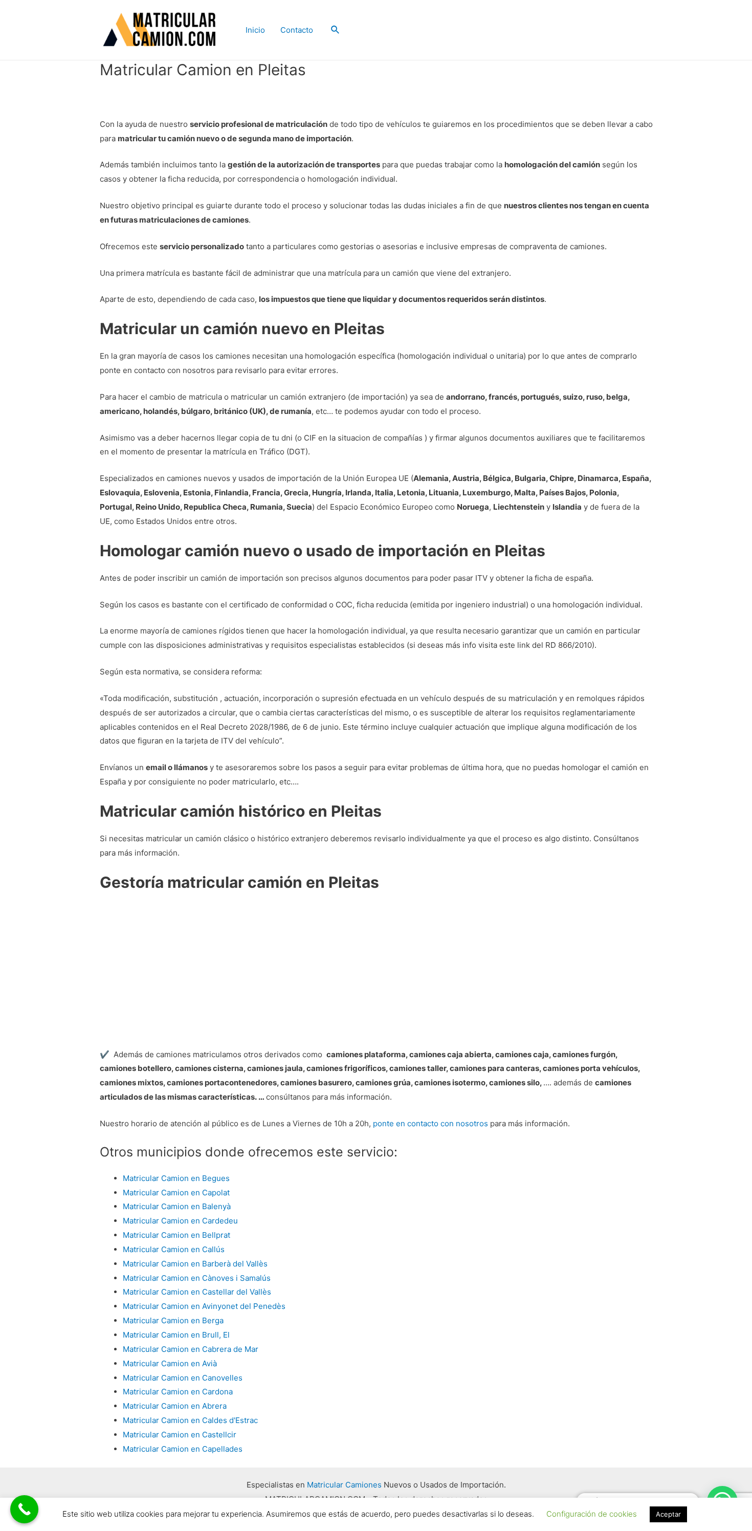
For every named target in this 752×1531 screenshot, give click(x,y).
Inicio (255, 30)
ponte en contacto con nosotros (430, 1123)
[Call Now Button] (24, 1509)
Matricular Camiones (344, 1485)
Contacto (296, 30)
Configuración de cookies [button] (591, 1514)
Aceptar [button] (668, 1514)
